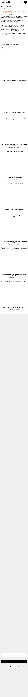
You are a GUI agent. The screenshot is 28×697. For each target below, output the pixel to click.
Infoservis (11, 9)
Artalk (7, 9)
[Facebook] (10, 666)
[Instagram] (14, 666)
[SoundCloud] (17, 666)
